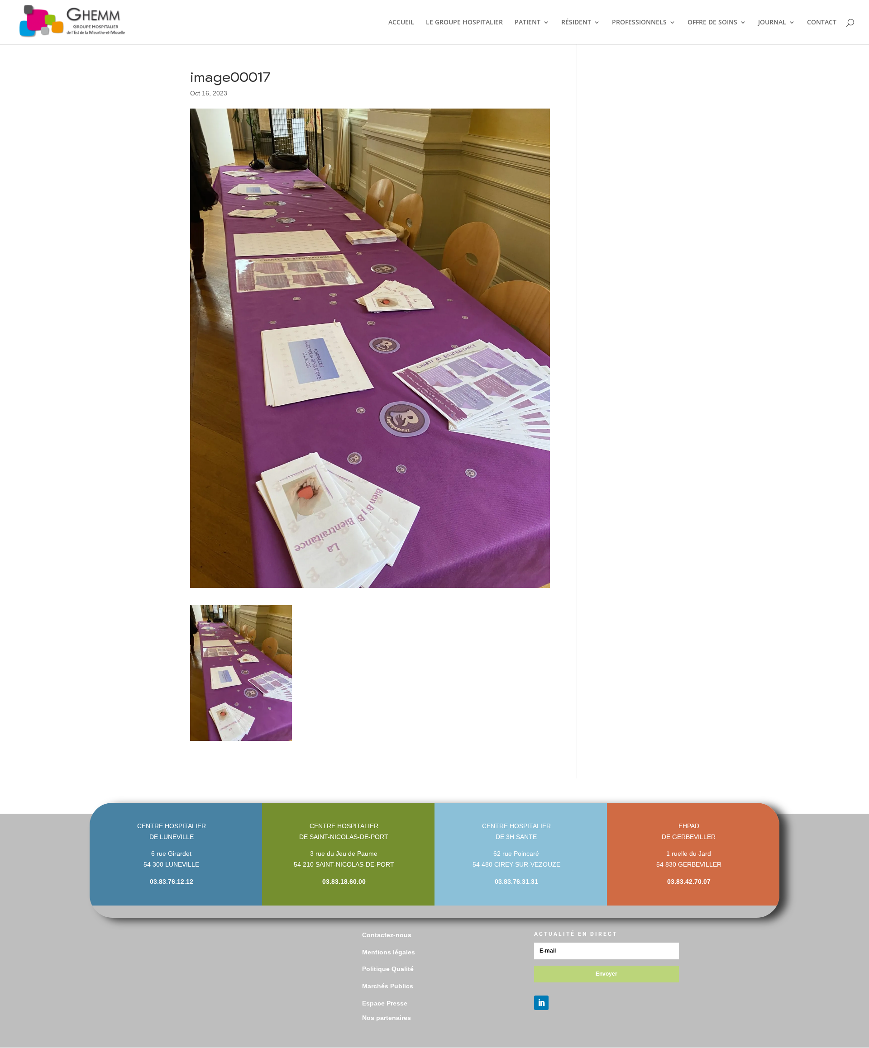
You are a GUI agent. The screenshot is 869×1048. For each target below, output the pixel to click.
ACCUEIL (401, 22)
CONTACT (821, 22)
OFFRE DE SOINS (712, 22)
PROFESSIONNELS (639, 22)
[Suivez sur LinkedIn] (541, 1003)
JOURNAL (772, 22)
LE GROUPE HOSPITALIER (464, 22)
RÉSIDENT (576, 22)
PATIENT (527, 22)
